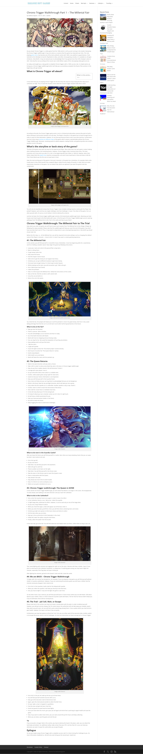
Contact (66, 3)
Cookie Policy (38, 747)
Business (91, 3)
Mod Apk (83, 3)
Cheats (77, 3)
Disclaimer (30, 747)
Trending (108, 3)
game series (34, 55)
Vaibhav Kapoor (32, 15)
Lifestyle (100, 3)
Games (48, 15)
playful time (43, 155)
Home (71, 3)
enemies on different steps (46, 139)
